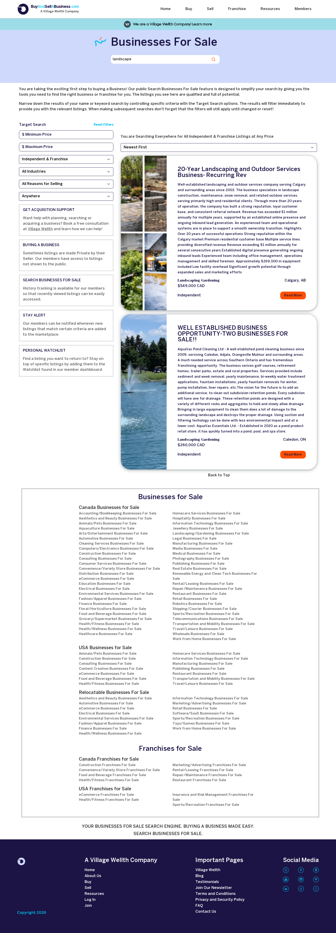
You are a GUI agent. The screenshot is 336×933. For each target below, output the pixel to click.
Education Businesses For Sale (105, 583)
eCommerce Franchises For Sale (106, 794)
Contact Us (205, 911)
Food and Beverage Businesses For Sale (112, 614)
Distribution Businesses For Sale (106, 573)
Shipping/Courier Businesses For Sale (205, 609)
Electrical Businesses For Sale (104, 588)
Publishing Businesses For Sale (198, 563)
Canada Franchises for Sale (109, 759)
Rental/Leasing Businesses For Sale (203, 583)
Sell (210, 9)
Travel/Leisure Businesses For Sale (203, 629)
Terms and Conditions (215, 894)
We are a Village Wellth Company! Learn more (172, 24)
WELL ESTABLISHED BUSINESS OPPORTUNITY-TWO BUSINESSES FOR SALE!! (233, 334)
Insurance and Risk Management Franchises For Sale (213, 797)
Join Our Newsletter (213, 888)
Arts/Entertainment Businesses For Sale (113, 533)
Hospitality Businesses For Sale (199, 518)
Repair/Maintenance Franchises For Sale (207, 775)
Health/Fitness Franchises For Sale (109, 780)
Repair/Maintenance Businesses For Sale (207, 588)
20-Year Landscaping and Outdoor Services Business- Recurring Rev (239, 172)
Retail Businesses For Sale (195, 599)
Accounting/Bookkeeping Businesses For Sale (117, 513)
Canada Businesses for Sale (109, 508)
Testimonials (207, 882)
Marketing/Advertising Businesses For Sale (209, 703)
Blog (199, 876)
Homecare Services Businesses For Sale (206, 513)
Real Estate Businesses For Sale (200, 568)
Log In (90, 899)
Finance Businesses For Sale (103, 604)
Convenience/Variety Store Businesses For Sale (119, 568)
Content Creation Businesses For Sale (111, 668)
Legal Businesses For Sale (194, 538)
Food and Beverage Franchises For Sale (112, 775)
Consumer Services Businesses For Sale (112, 563)
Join (88, 905)
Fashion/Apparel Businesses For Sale (110, 599)
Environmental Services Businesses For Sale (116, 594)
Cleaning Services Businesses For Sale (111, 543)
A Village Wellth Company (59, 11)
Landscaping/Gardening (198, 280)
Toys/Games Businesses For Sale (201, 723)
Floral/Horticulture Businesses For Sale (112, 609)
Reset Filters (103, 124)
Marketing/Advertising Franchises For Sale (209, 765)
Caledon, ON (294, 439)
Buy (188, 9)
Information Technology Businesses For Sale (210, 523)
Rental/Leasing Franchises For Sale (203, 770)
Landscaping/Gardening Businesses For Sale (211, 533)
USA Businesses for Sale (105, 648)
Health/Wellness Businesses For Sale (110, 629)
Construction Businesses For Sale (107, 553)
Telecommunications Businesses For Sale (208, 619)
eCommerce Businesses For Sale (106, 578)
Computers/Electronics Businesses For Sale (116, 548)
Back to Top (219, 475)
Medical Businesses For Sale (196, 553)
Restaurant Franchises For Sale (199, 780)
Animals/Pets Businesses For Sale (107, 523)
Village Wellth (40, 229)
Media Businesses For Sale (195, 548)
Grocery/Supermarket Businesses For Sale (115, 619)
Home (165, 9)
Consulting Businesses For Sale (105, 558)
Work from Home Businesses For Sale (204, 639)
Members (303, 9)
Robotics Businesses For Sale (197, 604)
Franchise (237, 9)
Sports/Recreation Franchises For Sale (206, 804)
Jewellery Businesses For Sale (198, 528)
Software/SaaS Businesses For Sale (203, 713)
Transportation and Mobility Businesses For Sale (214, 624)
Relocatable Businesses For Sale (114, 693)
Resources (270, 9)
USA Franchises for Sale (105, 789)
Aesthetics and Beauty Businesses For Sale (115, 518)
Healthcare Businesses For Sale (105, 634)
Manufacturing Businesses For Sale (202, 543)
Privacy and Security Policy (220, 899)
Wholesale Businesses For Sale (198, 634)
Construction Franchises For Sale (107, 765)
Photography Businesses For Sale (201, 558)
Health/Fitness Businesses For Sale (109, 624)
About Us (93, 876)
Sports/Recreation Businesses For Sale (206, 614)
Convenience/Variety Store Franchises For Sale (119, 770)
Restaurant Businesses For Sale (199, 594)
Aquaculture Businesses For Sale (106, 528)
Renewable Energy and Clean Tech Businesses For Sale (215, 576)
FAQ (199, 905)
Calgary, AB (295, 280)
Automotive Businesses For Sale (106, 538)
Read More (293, 295)
